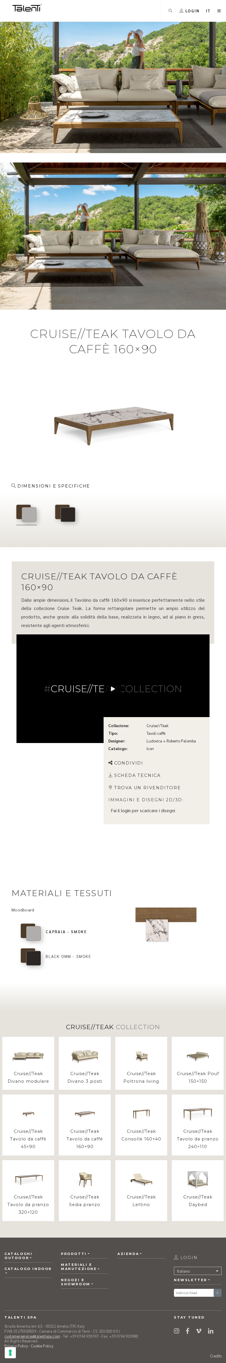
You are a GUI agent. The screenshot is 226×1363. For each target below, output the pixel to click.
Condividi (128, 763)
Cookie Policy (42, 1345)
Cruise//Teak (158, 725)
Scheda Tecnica (137, 775)
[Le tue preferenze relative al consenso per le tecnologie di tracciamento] (10, 1352)
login (126, 810)
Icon (150, 748)
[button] (208, 10)
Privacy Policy (16, 1345)
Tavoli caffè (156, 733)
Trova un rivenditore (147, 787)
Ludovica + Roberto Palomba (171, 740)
